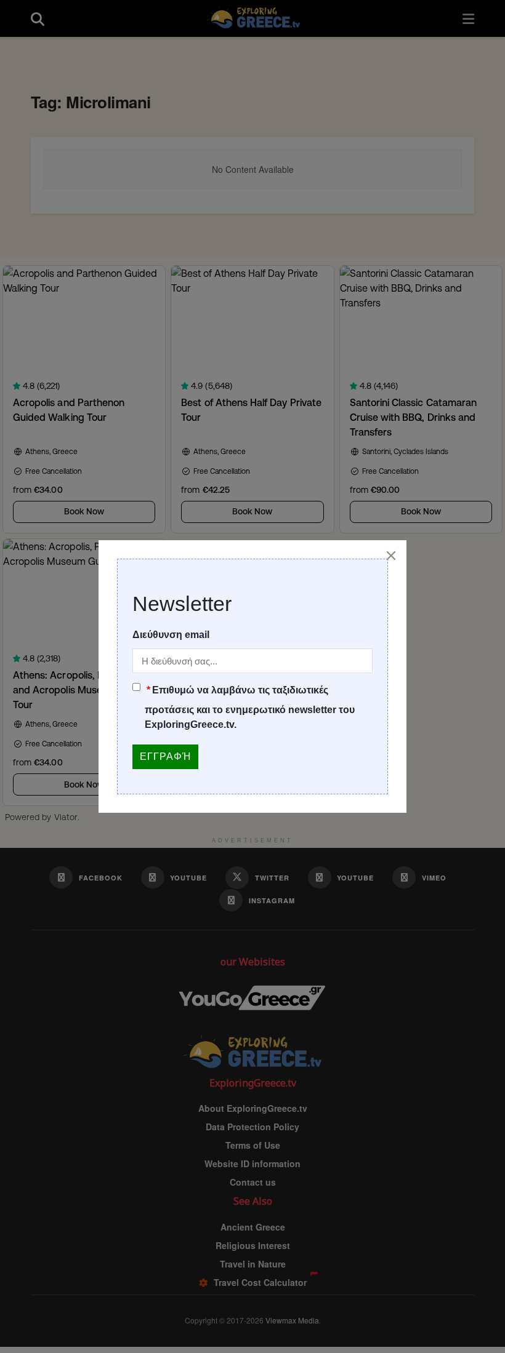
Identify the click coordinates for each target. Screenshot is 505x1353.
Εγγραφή (165, 756)
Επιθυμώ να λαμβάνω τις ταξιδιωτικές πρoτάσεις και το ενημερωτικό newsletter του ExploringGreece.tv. (250, 707)
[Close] (391, 555)
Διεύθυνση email (170, 634)
